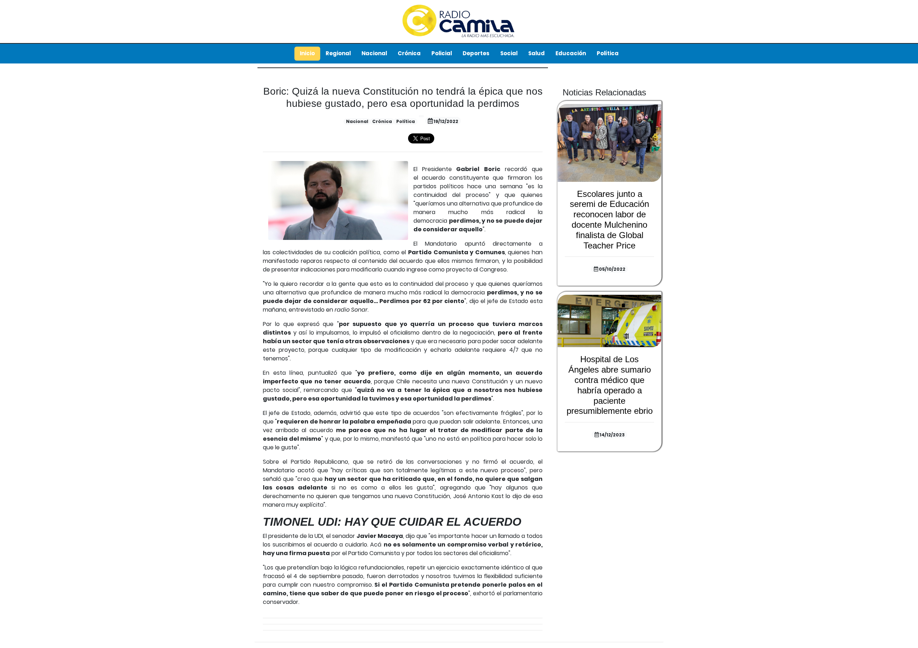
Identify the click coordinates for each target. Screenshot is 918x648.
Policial (441, 53)
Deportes (476, 53)
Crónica (409, 53)
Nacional (374, 53)
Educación (570, 53)
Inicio (307, 53)
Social (508, 53)
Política (608, 53)
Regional (338, 53)
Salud (536, 53)
